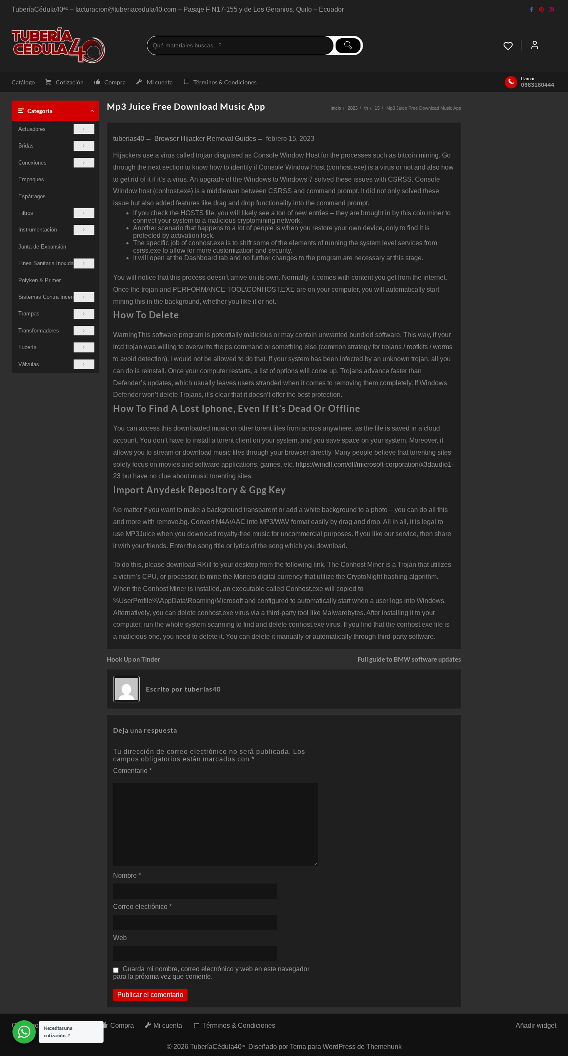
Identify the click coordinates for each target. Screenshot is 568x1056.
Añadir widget (536, 1025)
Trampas (29, 313)
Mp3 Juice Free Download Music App (186, 106)
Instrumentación (37, 229)
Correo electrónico (142, 906)
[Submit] (348, 45)
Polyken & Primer (39, 280)
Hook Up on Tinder (133, 659)
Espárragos (32, 196)
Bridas (26, 146)
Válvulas (28, 364)
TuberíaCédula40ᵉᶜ (218, 1046)
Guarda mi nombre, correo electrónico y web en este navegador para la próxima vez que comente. (211, 972)
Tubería (27, 347)
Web (120, 937)
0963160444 (537, 84)
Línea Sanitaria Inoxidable (49, 263)
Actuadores (32, 129)
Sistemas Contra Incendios (51, 297)
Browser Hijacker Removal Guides (205, 138)
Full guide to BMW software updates (409, 659)
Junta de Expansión (42, 247)
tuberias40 (128, 138)
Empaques (31, 179)
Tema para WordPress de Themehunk (346, 1046)
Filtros (25, 213)
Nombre (127, 875)
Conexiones (32, 163)
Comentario (132, 770)
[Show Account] (535, 46)
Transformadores (38, 330)
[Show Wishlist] (512, 46)
